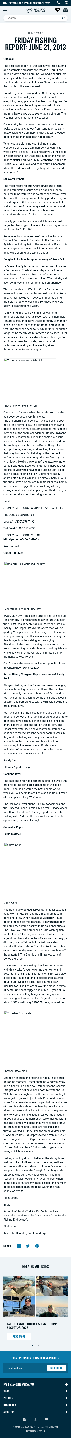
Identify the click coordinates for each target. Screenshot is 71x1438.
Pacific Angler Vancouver (18, 1384)
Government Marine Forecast (37, 109)
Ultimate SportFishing (16, 767)
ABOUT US (8, 1411)
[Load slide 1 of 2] (33, 1345)
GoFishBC (26, 229)
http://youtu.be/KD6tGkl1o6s (21, 539)
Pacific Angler (35, 1426)
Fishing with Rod (13, 816)
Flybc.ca (59, 244)
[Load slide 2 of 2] (38, 1345)
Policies (8, 1398)
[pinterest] (37, 1246)
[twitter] (28, 1246)
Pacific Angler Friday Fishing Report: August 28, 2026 (32, 1325)
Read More (19, 1336)
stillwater (38, 244)
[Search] (63, 18)
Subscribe (56, 1368)
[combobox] (35, 18)
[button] (5, 10)
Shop (6, 1391)
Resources (9, 1405)
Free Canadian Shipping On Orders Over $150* (29, 3)
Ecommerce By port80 (35, 1430)
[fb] (19, 1246)
